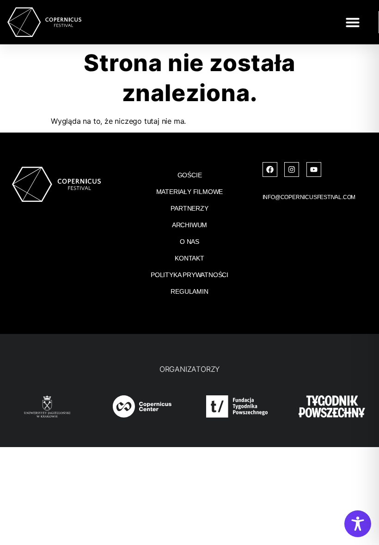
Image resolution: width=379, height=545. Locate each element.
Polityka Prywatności (189, 275)
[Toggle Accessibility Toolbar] (357, 523)
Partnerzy (189, 208)
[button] (353, 22)
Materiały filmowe (189, 191)
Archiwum (189, 225)
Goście (189, 175)
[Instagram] (291, 169)
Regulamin (189, 291)
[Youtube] (313, 169)
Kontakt (189, 258)
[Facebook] (270, 169)
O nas (189, 241)
